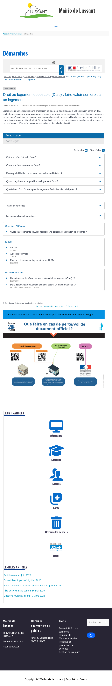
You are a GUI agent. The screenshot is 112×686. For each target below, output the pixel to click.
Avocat (13, 247)
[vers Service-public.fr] (84, 68)
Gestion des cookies (69, 652)
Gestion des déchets (56, 532)
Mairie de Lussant (77, 10)
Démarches (56, 436)
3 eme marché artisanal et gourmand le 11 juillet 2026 (32, 585)
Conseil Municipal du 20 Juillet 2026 (22, 580)
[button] (53, 157)
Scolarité (56, 460)
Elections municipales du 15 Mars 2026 (24, 595)
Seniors (56, 484)
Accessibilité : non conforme (68, 630)
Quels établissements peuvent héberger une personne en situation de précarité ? (48, 232)
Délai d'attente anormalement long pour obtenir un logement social (41, 284)
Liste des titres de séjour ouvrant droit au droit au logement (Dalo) (41, 278)
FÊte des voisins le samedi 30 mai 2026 (24, 590)
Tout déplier (96, 150)
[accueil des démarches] (53, 62)
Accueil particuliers (13, 76)
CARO (56, 556)
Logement (29, 76)
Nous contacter (11, 646)
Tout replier (79, 150)
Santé (56, 508)
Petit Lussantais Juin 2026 (17, 575)
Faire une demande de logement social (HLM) (32, 260)
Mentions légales (68, 638)
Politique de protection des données (67, 645)
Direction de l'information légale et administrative (24, 303)
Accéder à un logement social (51, 76)
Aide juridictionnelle (19, 254)
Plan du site (65, 635)
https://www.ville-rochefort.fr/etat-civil (57, 306)
